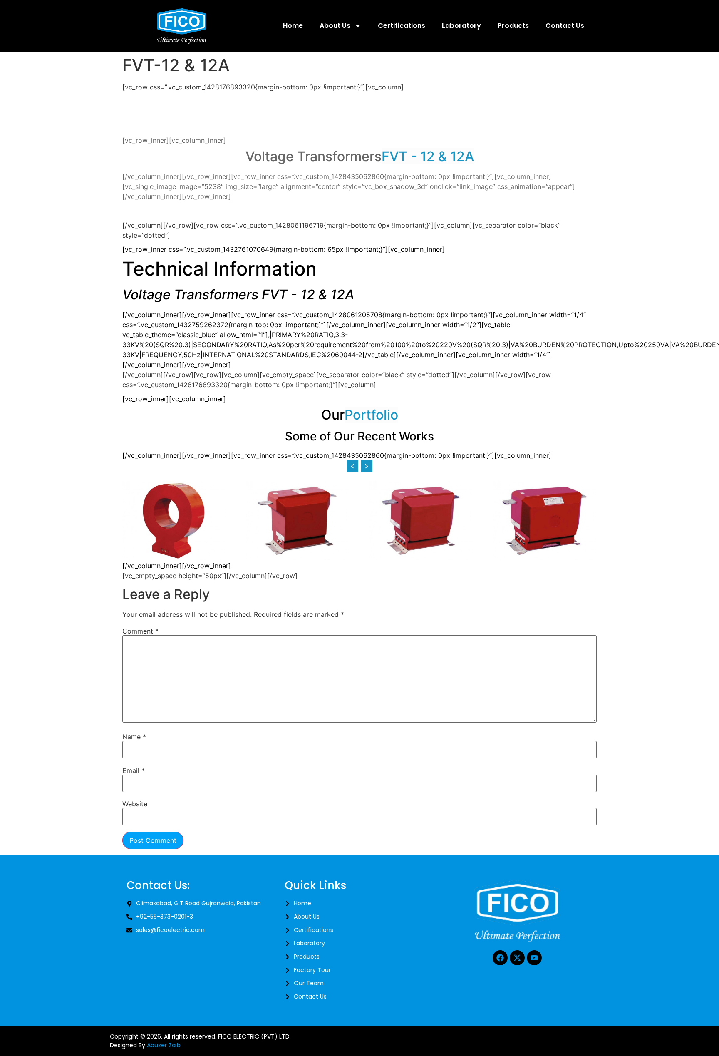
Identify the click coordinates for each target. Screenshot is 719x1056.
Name (134, 736)
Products (513, 25)
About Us (335, 25)
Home (293, 25)
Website (134, 803)
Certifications (401, 25)
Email (133, 770)
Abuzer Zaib (164, 1045)
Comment (140, 631)
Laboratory (461, 25)
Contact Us (564, 25)
